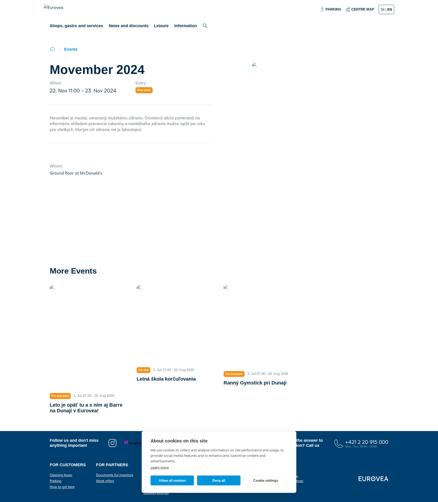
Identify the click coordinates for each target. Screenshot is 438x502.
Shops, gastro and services (76, 26)
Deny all (218, 480)
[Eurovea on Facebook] (140, 443)
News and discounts (129, 26)
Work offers (105, 481)
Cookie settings (265, 480)
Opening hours (61, 475)
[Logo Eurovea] (56, 12)
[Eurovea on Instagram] (112, 443)
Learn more (160, 467)
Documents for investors (114, 475)
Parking (55, 481)
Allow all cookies (172, 480)
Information (185, 26)
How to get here (62, 487)
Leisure (161, 26)
